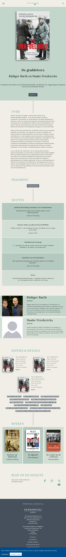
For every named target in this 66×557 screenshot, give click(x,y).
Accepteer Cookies (16, 554)
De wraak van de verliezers (54, 456)
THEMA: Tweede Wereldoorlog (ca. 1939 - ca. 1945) (41, 402)
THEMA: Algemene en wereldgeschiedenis (43, 399)
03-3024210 (33, 533)
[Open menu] (3, 3)
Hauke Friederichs (40, 320)
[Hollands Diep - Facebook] (45, 480)
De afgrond (33, 455)
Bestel (18, 369)
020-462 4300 (33, 523)
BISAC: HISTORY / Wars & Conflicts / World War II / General (33, 411)
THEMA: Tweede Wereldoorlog (50, 396)
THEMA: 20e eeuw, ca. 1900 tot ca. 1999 (26, 405)
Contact (33, 537)
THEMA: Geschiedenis (16, 402)
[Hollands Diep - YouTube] (59, 484)
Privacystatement (33, 544)
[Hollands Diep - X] (59, 480)
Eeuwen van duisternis (12, 456)
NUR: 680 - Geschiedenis (31, 396)
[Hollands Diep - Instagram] (52, 480)
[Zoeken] (63, 3)
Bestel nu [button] (33, 95)
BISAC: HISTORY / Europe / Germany (16, 408)
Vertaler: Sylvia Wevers (14, 396)
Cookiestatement (33, 547)
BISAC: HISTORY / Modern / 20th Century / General (45, 408)
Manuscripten (33, 542)
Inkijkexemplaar (33, 186)
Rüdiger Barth (37, 297)
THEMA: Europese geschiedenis (19, 399)
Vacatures (33, 539)
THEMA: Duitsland (46, 405)
